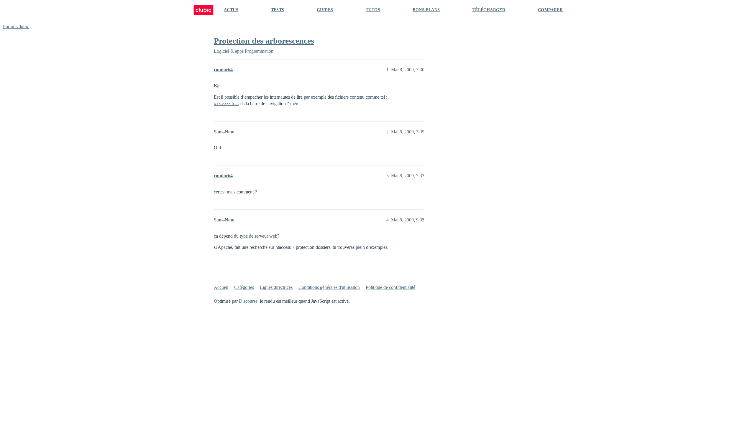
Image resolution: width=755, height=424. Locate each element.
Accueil (221, 287)
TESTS (277, 10)
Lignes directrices (276, 287)
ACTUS (231, 10)
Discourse (248, 301)
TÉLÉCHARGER (488, 10)
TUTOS (373, 10)
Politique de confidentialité (390, 287)
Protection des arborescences (264, 40)
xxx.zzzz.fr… (226, 103)
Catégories (244, 287)
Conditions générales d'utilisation (329, 287)
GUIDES (325, 10)
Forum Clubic (16, 26)
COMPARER (550, 10)
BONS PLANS (426, 10)
